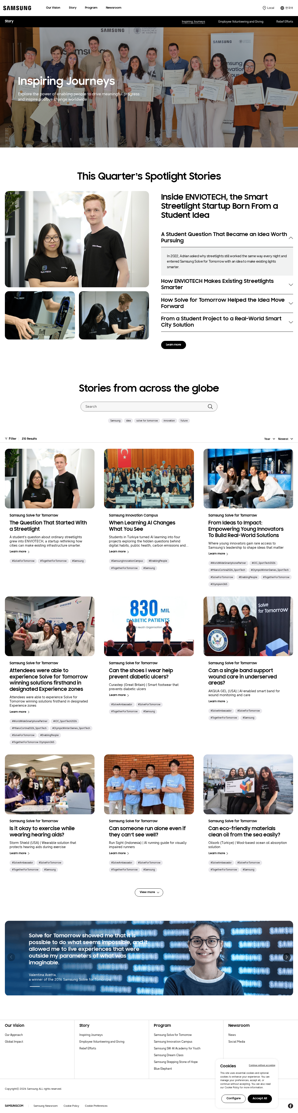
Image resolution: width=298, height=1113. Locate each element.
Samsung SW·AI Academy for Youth (177, 1048)
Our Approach (14, 1035)
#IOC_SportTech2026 (263, 563)
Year (267, 439)
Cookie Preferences (96, 1105)
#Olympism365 (219, 584)
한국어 (289, 8)
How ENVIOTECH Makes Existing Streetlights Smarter (217, 285)
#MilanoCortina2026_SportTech (228, 570)
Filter (12, 438)
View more (147, 892)
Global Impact (14, 1041)
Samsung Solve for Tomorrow (173, 1035)
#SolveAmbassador (121, 704)
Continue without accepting (262, 1065)
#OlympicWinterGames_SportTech (270, 570)
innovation (169, 420)
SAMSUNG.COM (14, 1106)
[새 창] (290, 1105)
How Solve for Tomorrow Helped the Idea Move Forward (223, 303)
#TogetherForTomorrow (53, 560)
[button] (287, 957)
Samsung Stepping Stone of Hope (176, 1062)
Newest (283, 439)
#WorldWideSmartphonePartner (228, 563)
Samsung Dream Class (168, 1055)
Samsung (115, 420)
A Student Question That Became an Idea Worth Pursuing (224, 238)
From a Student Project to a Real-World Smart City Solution (221, 322)
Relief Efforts (284, 21)
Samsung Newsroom (46, 1105)
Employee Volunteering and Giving (240, 21)
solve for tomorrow (147, 420)
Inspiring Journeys (193, 21)
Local (270, 8)
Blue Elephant (163, 1068)
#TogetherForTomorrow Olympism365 (33, 742)
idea (128, 420)
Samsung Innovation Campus (173, 1041)
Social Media (236, 1041)
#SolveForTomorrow (23, 560)
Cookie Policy (71, 1105)
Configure (234, 1098)
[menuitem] (53, 8)
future (184, 420)
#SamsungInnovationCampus (127, 560)
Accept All (260, 1098)
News (232, 1035)
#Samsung (78, 560)
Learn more (173, 344)
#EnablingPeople (158, 560)
